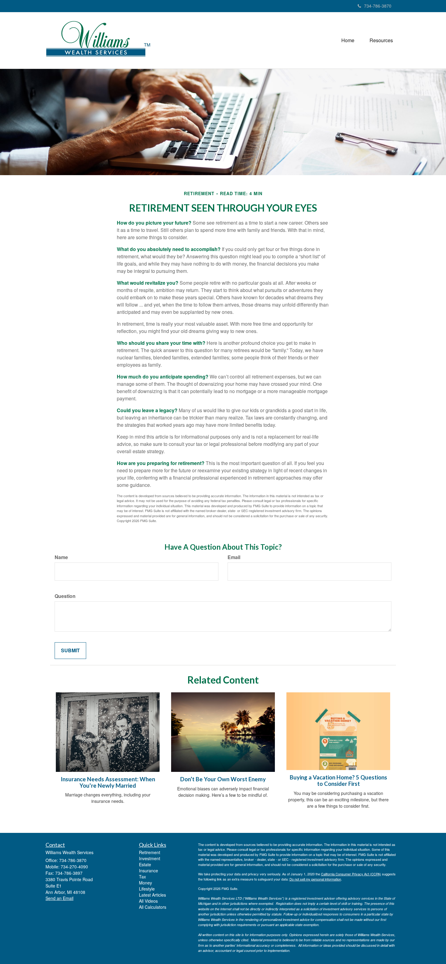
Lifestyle (147, 889)
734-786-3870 (377, 6)
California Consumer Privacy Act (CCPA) (351, 873)
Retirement (149, 852)
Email (234, 557)
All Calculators (152, 907)
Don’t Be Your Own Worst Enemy (223, 779)
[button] (381, 40)
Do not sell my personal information (315, 879)
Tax (142, 877)
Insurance (148, 870)
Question (65, 596)
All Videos (148, 901)
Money (145, 883)
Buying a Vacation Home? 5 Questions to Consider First (338, 780)
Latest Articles (152, 895)
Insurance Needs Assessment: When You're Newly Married (108, 782)
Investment (149, 858)
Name (61, 557)
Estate (145, 864)
